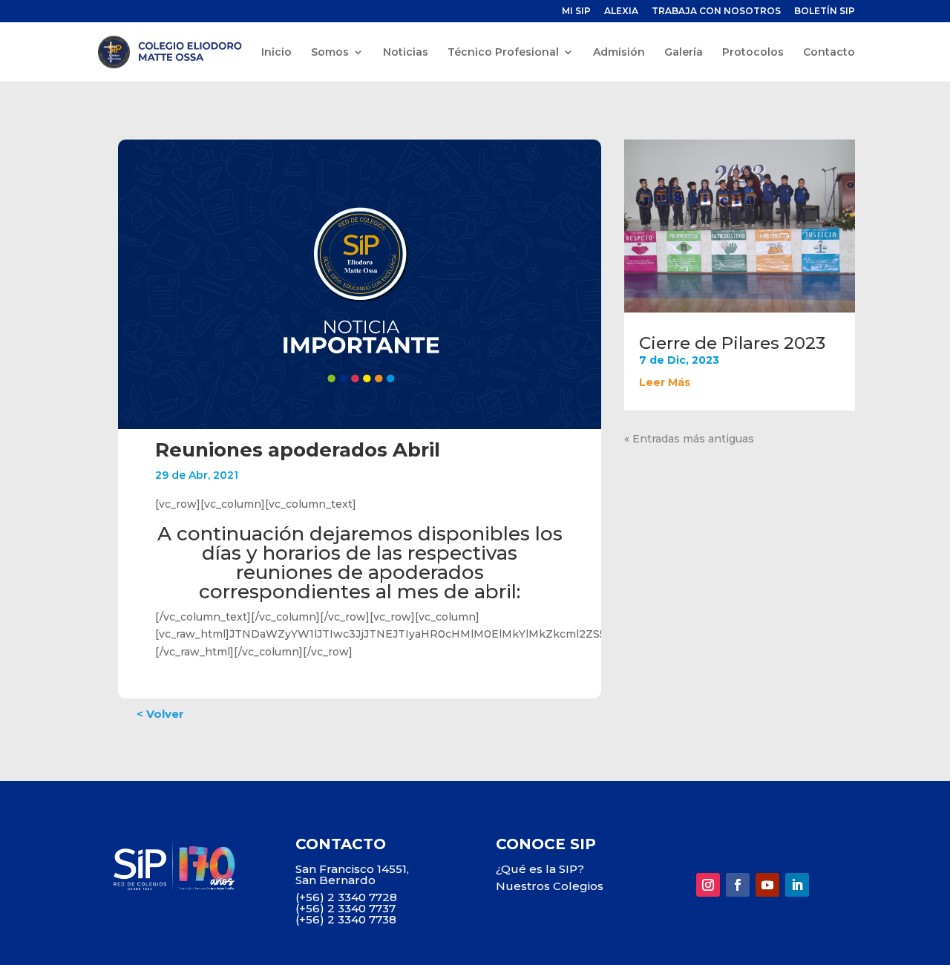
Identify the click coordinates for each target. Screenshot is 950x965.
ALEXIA (621, 11)
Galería (683, 53)
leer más (664, 382)
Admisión (619, 53)
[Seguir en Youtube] (767, 885)
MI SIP (576, 11)
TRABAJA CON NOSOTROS (716, 11)
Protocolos (753, 53)
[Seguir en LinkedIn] (797, 885)
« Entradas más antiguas (689, 438)
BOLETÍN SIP (824, 11)
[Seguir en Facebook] (738, 885)
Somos (330, 53)
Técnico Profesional (503, 53)
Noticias (405, 53)
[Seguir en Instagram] (708, 885)
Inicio (276, 53)
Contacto (829, 53)
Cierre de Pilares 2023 (732, 343)
